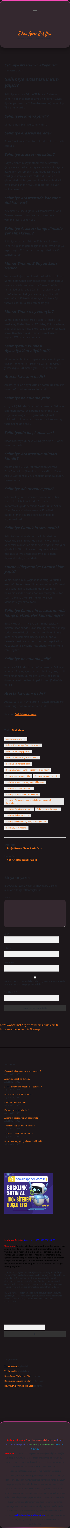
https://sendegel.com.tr (14, 1029)
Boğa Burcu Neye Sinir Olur (24, 848)
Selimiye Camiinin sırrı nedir (19, 809)
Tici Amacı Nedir (11, 1366)
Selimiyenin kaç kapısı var (17, 815)
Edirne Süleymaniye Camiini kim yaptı (23, 745)
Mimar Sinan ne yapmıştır (18, 751)
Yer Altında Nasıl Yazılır (22, 859)
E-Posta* (8, 948)
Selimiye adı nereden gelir (18, 763)
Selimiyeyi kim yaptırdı (16, 827)
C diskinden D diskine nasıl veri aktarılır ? (22, 1071)
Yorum (7, 897)
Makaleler (18, 730)
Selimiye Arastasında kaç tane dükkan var (25, 782)
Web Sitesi (9, 962)
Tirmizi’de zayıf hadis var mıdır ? (18, 1133)
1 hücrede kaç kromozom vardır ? (19, 1125)
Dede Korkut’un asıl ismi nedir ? (18, 1094)
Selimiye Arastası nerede (46, 776)
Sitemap (35, 1029)
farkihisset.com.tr (25, 714)
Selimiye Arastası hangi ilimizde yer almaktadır (27, 770)
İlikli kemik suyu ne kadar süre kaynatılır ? (23, 1086)
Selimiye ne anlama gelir (48, 809)
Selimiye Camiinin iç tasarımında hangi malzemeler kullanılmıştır (29, 801)
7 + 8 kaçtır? (10, 992)
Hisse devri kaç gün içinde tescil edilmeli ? (23, 1141)
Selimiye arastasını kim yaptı (19, 788)
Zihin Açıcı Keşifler (35, 34)
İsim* (6, 934)
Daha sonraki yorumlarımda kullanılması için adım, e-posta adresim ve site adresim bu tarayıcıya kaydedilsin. (34, 983)
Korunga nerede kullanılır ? (16, 1110)
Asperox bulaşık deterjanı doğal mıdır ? (21, 1118)
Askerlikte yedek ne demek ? (17, 1079)
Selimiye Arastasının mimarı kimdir (22, 794)
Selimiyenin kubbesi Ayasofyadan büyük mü (26, 821)
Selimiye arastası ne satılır (18, 776)
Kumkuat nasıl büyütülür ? (16, 1102)
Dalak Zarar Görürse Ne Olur (17, 1376)
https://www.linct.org (13, 1025)
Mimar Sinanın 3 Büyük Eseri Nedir (22, 757)
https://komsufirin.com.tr (42, 1025)
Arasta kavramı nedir (15, 739)
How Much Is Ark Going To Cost (18, 1385)
